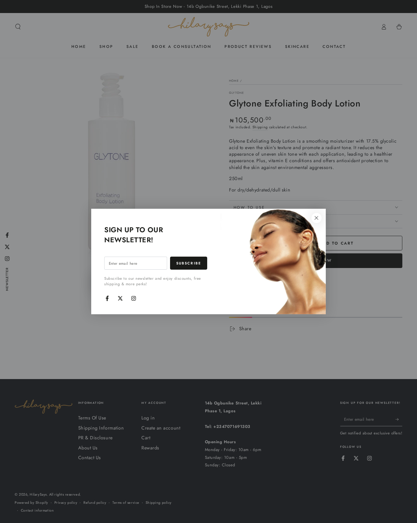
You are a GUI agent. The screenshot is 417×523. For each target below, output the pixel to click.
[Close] (316, 218)
